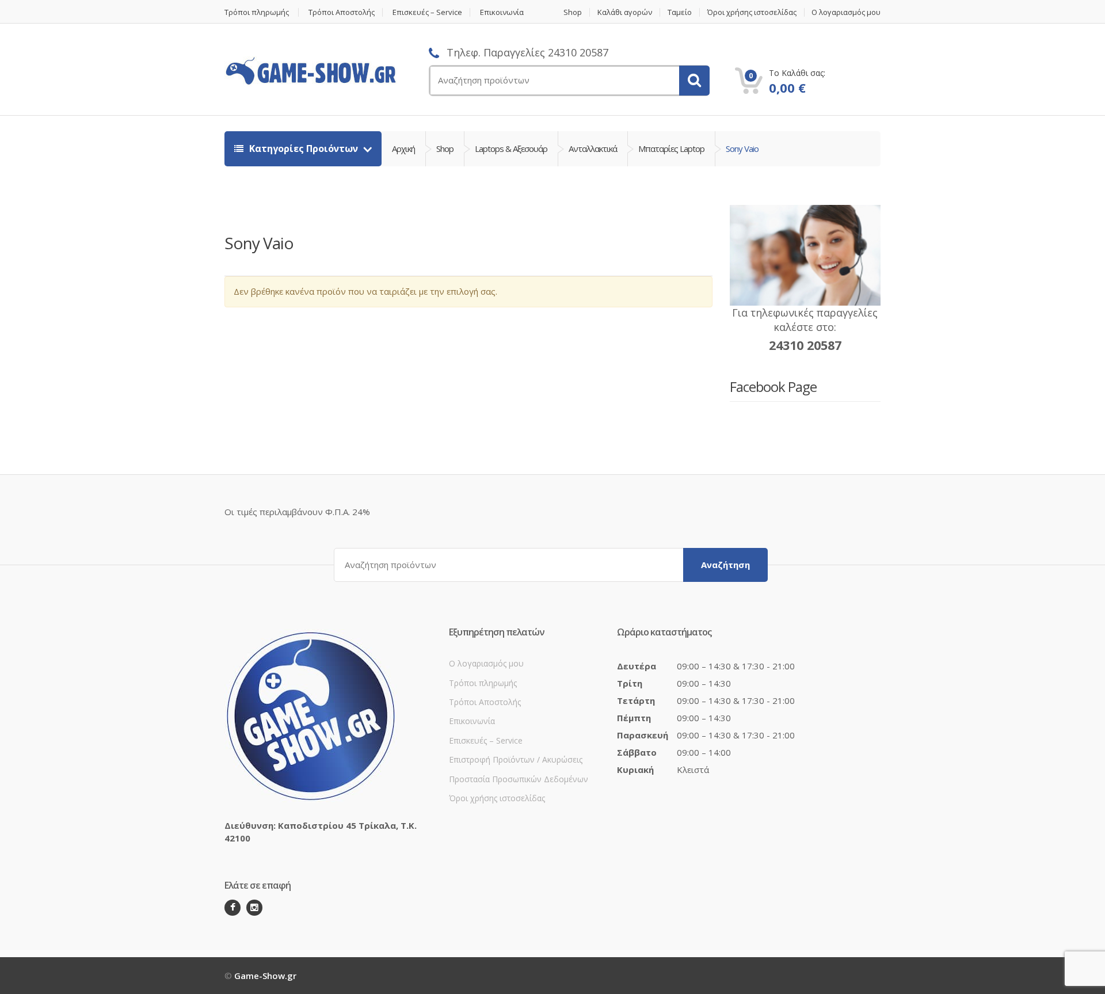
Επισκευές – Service (427, 12)
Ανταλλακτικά (593, 148)
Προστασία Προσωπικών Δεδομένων (518, 779)
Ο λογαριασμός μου (846, 12)
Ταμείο (680, 12)
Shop (572, 12)
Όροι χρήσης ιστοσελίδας (752, 12)
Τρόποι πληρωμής (256, 12)
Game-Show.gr (265, 975)
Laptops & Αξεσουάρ (511, 148)
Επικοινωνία (502, 12)
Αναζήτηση (725, 564)
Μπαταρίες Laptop (671, 148)
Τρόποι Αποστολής (341, 12)
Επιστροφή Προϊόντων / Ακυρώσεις (515, 759)
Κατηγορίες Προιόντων (303, 148)
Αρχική (403, 148)
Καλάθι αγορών (624, 12)
